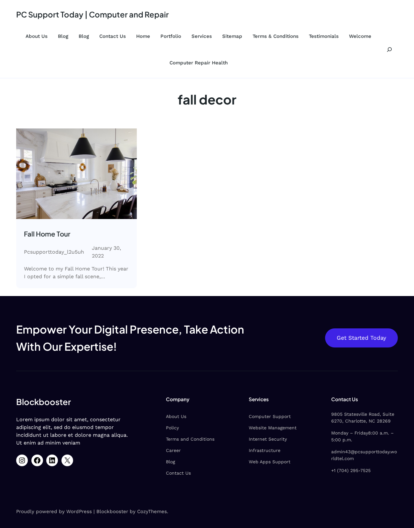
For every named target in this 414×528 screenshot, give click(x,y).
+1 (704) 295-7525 (351, 470)
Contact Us (112, 36)
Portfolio (170, 36)
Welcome (360, 36)
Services (201, 36)
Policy (172, 427)
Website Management (273, 427)
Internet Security (268, 439)
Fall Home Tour (47, 234)
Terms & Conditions (276, 36)
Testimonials (324, 36)
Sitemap (232, 36)
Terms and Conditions (190, 439)
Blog (63, 36)
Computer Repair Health (198, 63)
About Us (37, 36)
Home (143, 36)
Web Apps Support (269, 461)
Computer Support (270, 416)
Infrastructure (264, 450)
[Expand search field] (389, 49)
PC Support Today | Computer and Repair (92, 14)
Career (173, 450)
